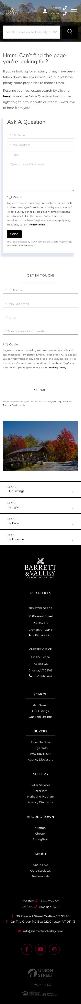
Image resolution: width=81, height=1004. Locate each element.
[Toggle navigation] (74, 11)
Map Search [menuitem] (40, 705)
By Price (13, 523)
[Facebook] (26, 949)
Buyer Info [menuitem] (40, 748)
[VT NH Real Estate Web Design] (40, 974)
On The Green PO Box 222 (42, 921)
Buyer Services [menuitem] (40, 742)
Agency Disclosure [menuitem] (40, 759)
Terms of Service (19, 245)
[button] (70, 32)
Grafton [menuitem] (40, 828)
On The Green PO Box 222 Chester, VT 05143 (40, 663)
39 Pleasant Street (42, 916)
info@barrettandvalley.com (43, 931)
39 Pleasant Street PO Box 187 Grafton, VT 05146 (40, 622)
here (6, 96)
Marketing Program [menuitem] (40, 796)
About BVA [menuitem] (40, 865)
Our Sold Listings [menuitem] (40, 717)
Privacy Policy (36, 224)
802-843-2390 (65, 14)
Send (14, 234)
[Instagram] (54, 949)
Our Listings (15, 491)
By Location (15, 539)
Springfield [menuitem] (40, 839)
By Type (13, 507)
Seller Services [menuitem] (40, 785)
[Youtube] (40, 949)
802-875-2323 (65, 8)
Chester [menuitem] (40, 833)
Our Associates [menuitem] (40, 870)
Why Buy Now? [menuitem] (40, 754)
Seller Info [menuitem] (40, 791)
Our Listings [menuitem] (40, 711)
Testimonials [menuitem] (40, 876)
